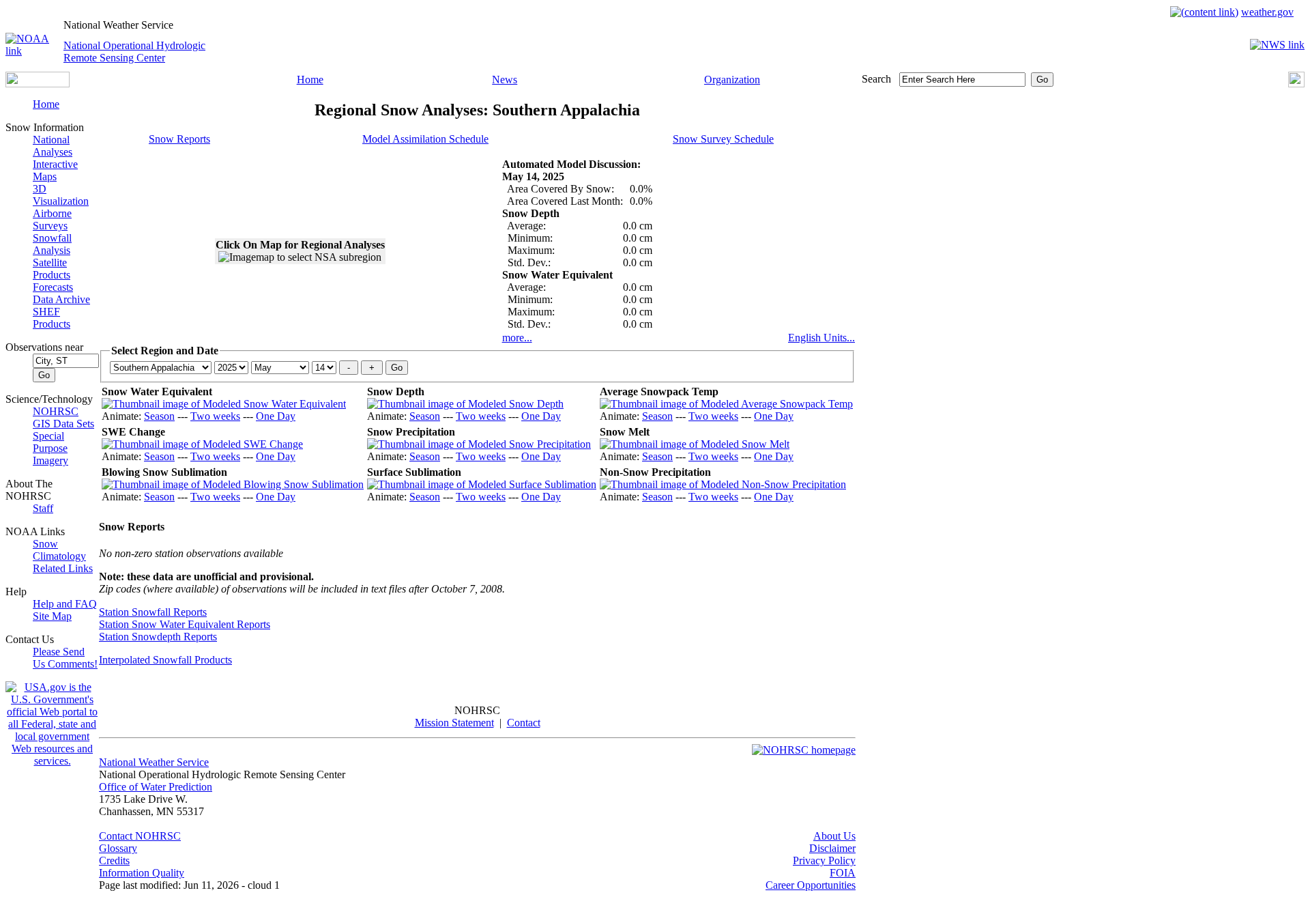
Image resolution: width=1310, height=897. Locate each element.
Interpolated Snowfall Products (165, 660)
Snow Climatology (59, 550)
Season (159, 416)
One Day (275, 416)
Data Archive (61, 299)
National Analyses (52, 146)
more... (517, 337)
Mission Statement (454, 722)
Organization (732, 79)
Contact (523, 722)
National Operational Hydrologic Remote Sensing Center (134, 51)
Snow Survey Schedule (723, 139)
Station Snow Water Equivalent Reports (184, 624)
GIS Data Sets (63, 423)
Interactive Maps (55, 170)
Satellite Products (51, 269)
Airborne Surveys (52, 219)
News (504, 79)
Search (876, 79)
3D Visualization (61, 195)
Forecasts (53, 287)
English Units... (821, 337)
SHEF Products (51, 318)
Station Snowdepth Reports (158, 636)
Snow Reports (179, 139)
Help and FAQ (65, 604)
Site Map (52, 616)
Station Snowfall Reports (153, 612)
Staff (43, 508)
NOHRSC (55, 411)
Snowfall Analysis (52, 244)
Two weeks (215, 416)
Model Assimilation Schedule (425, 139)
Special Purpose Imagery (50, 448)
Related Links (63, 568)
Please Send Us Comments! (65, 658)
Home (310, 79)
